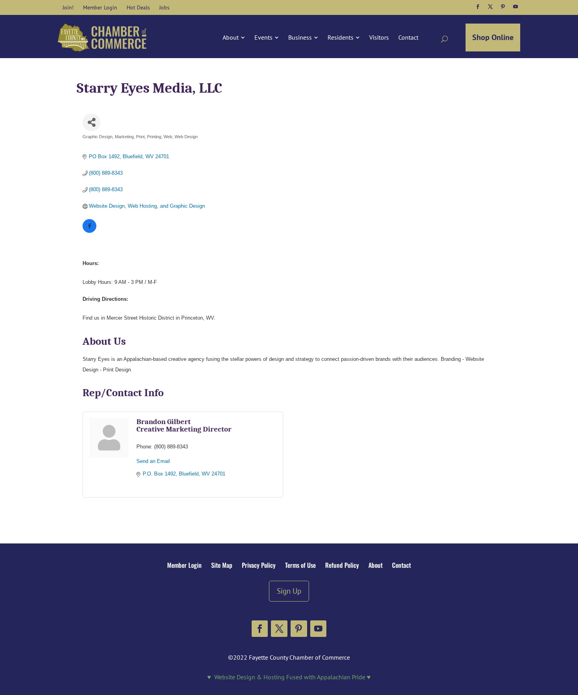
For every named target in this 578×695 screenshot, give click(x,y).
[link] (68, 7)
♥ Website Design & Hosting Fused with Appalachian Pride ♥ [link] (289, 677)
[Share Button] (91, 122)
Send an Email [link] (153, 461)
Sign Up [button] (289, 591)
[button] (477, 6)
